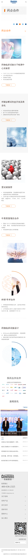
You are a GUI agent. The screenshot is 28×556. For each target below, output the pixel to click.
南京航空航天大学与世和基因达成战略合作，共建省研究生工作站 (10, 460)
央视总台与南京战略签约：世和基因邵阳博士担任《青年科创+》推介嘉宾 (10, 442)
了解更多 (8, 85)
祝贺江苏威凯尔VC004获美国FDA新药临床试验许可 (10, 446)
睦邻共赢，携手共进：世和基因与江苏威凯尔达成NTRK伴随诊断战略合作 (10, 456)
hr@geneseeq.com (10, 493)
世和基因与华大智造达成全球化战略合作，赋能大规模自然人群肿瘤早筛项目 (10, 451)
